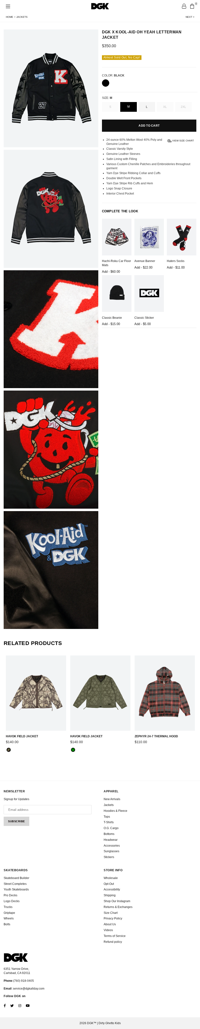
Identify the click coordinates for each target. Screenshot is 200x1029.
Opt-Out (109, 884)
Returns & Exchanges (118, 907)
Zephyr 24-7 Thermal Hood (156, 736)
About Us (110, 924)
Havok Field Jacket (22, 736)
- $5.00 (142, 324)
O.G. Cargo (111, 828)
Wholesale (111, 878)
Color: (113, 75)
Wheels (9, 918)
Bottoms (109, 834)
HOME (9, 17)
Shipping (110, 895)
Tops (107, 816)
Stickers (109, 857)
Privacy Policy (113, 918)
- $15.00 (111, 324)
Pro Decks (10, 895)
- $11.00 (176, 267)
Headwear (111, 840)
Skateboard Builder (16, 878)
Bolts (7, 924)
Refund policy (113, 942)
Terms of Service (115, 936)
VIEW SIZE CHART (182, 140)
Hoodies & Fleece (115, 811)
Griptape (9, 913)
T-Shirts (109, 822)
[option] (51, 88)
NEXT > (190, 17)
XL (165, 107)
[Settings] (184, 6)
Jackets (22, 17)
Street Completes (15, 884)
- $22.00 (143, 267)
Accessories (112, 845)
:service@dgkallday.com (27, 988)
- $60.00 (111, 271)
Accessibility (112, 889)
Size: (107, 98)
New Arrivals (112, 799)
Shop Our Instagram (117, 901)
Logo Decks (12, 901)
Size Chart (111, 913)
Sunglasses (111, 851)
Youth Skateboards (16, 889)
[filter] (105, 83)
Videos (108, 930)
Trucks (8, 907)
